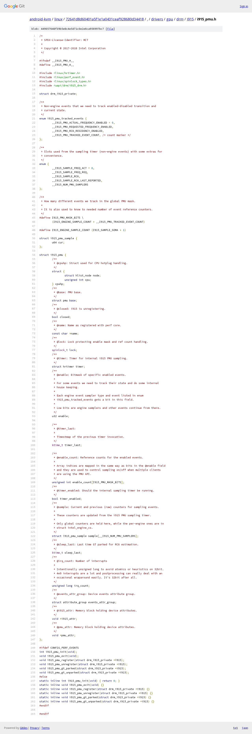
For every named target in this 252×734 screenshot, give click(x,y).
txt (235, 727)
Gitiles (24, 728)
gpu (169, 19)
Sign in (244, 6)
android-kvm (40, 19)
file (110, 28)
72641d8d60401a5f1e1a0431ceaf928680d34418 (105, 19)
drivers (157, 19)
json (245, 727)
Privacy (34, 728)
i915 (190, 19)
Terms (45, 728)
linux (58, 19)
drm (179, 19)
